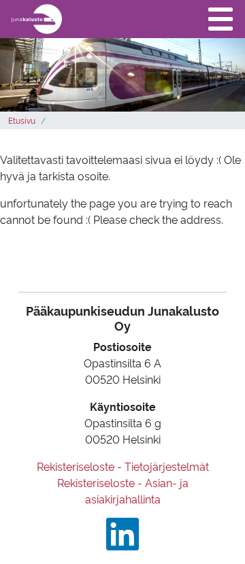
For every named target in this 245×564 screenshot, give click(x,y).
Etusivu (21, 120)
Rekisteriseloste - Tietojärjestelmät (123, 466)
